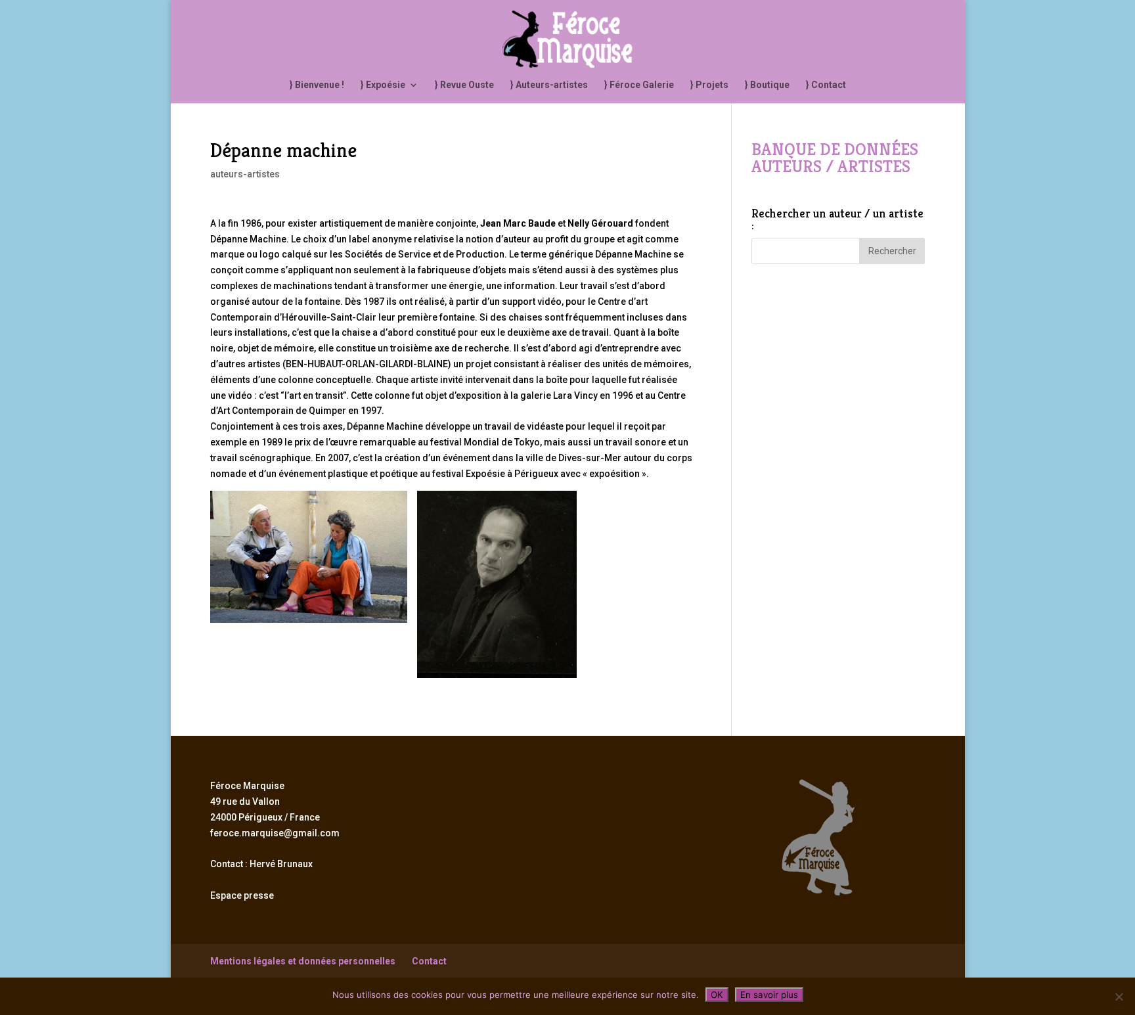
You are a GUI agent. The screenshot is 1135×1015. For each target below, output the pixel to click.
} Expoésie (383, 85)
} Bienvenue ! (317, 85)
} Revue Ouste (464, 85)
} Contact (826, 85)
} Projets (709, 85)
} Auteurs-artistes (549, 85)
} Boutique (767, 85)
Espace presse (242, 895)
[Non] (1118, 996)
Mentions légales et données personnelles (302, 961)
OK (717, 994)
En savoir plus (769, 994)
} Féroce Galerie (639, 85)
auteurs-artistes (245, 174)
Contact (429, 961)
